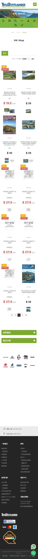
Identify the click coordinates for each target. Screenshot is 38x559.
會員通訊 (4, 503)
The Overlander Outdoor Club (25, 502)
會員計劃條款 (5, 500)
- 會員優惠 (4, 485)
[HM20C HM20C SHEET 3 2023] (28, 224)
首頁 (12, 32)
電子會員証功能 (6, 491)
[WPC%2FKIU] (25, 365)
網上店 (22, 457)
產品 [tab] (5, 53)
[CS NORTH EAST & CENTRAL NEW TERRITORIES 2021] (9, 75)
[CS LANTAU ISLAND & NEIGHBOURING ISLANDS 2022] (9, 125)
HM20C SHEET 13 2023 (9, 192)
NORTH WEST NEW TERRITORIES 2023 (28, 93)
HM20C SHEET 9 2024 (9, 291)
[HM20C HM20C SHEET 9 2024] (9, 273)
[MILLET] (32, 357)
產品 (33, 59)
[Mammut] (5, 365)
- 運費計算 (23, 463)
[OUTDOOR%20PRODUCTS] (19, 365)
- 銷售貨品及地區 (25, 460)
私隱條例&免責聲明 (15, 555)
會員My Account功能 (8, 497)
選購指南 (23, 491)
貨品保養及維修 (25, 472)
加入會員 (4, 482)
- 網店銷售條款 (25, 466)
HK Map (18, 32)
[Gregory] (12, 357)
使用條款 (4, 454)
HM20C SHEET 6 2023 (9, 242)
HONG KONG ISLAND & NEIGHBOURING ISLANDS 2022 (28, 143)
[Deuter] (12, 365)
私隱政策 (4, 457)
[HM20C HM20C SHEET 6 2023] (9, 224)
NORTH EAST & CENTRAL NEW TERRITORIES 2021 (9, 93)
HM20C (9, 198)
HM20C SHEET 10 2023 (28, 192)
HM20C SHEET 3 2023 (28, 242)
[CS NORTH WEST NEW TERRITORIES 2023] (28, 75)
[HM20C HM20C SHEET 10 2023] (28, 174)
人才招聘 (4, 460)
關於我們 (4, 448)
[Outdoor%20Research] (25, 357)
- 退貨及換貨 (24, 469)
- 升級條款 (4, 488)
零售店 (22, 448)
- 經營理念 (4, 451)
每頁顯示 (24, 59)
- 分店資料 (23, 451)
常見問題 (4, 463)
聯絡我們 (4, 466)
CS (10, 98)
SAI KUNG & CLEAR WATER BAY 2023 (28, 291)
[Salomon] (32, 365)
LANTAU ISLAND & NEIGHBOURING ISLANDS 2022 (9, 143)
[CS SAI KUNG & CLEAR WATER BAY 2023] (28, 273)
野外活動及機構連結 (26, 506)
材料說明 (23, 488)
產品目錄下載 (24, 482)
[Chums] (19, 357)
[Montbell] (5, 357)
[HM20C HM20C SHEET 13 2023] (9, 174)
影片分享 (23, 485)
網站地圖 (5, 555)
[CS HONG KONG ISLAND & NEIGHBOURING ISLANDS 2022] (28, 125)
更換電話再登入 (6, 494)
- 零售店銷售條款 (25, 454)
